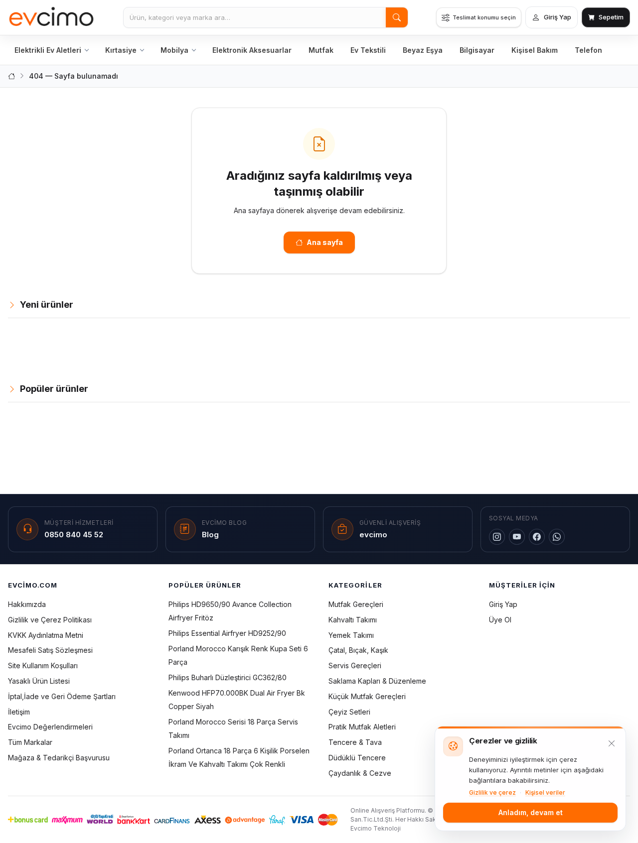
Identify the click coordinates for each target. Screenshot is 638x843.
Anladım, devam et (530, 812)
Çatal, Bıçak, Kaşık (358, 650)
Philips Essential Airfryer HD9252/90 (227, 633)
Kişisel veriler (545, 792)
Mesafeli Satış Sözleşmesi (50, 650)
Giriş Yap (503, 604)
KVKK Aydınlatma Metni (45, 635)
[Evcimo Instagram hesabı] (497, 537)
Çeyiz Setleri (349, 712)
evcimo (373, 534)
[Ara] (397, 17)
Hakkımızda (27, 604)
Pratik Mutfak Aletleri (362, 727)
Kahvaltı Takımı (352, 619)
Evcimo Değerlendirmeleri (50, 727)
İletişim (19, 712)
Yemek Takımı (351, 635)
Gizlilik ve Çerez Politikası (50, 619)
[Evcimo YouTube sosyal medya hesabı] (517, 537)
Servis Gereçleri (354, 665)
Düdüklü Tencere (357, 757)
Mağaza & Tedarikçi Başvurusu (59, 757)
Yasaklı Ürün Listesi (39, 681)
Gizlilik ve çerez (492, 792)
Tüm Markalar (30, 742)
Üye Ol (500, 619)
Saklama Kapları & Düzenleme (377, 681)
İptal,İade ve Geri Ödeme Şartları (62, 696)
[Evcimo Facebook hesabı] (537, 537)
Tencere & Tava (355, 742)
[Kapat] (612, 743)
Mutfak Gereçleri (355, 604)
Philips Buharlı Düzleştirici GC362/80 (227, 677)
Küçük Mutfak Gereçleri (367, 696)
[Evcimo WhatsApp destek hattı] (557, 537)
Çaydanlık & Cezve (359, 773)
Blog (210, 534)
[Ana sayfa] (51, 17)
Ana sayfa (325, 242)
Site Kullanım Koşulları (43, 665)
